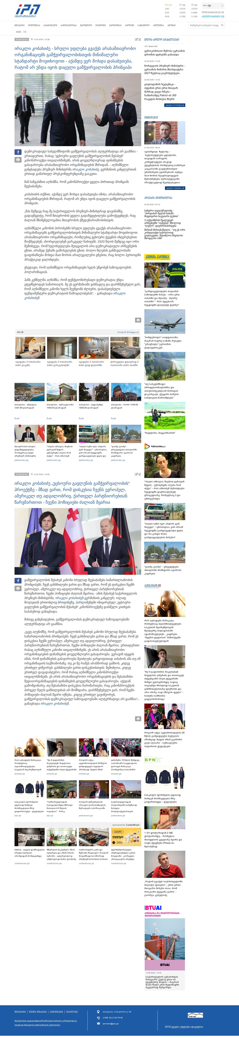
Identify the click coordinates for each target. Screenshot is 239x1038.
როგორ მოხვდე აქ (128, 332)
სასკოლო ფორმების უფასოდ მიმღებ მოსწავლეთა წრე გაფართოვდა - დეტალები (29, 807)
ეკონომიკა (115, 25)
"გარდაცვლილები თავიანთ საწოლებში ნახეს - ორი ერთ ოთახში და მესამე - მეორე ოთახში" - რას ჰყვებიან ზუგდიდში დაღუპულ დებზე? (162, 298)
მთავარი (19, 25)
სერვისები (56, 1012)
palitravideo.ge (22, 460)
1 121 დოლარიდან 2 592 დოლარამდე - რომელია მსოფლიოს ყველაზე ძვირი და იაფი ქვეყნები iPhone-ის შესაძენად (163, 839)
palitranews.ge (86, 815)
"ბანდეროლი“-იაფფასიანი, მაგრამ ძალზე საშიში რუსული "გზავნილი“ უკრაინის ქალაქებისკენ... (163, 342)
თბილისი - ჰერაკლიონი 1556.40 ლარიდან (60, 406)
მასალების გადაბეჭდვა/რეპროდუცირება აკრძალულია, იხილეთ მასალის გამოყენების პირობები (46, 1022)
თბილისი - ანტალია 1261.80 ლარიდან (26, 406)
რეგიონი (101, 25)
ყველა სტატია (174, 188)
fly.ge (17, 418)
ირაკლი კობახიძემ (69, 598)
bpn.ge (168, 5)
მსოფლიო (86, 25)
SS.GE (20, 332)
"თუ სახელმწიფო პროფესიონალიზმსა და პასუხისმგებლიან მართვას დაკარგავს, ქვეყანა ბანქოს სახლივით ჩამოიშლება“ (161, 391)
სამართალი (50, 25)
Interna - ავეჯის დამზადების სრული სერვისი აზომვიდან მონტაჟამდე (30, 852)
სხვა (18, 31)
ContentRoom (132, 825)
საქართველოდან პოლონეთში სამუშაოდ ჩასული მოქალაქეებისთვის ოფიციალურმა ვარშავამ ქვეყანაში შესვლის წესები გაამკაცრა (125, 811)
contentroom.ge (22, 863)
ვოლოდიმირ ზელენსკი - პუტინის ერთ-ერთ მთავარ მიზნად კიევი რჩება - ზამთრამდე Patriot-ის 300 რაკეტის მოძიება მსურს (161, 91)
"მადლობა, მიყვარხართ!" (159, 433)
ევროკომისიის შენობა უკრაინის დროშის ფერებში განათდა (164, 53)
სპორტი (129, 25)
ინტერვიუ (151, 117)
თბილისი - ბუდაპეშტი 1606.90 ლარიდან (91, 406)
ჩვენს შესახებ (38, 1012)
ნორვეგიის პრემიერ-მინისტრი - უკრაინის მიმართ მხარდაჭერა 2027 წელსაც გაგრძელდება (164, 69)
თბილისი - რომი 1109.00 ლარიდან (124, 406)
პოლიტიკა (34, 25)
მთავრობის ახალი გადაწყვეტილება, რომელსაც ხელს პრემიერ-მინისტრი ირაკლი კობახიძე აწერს (28, 452)
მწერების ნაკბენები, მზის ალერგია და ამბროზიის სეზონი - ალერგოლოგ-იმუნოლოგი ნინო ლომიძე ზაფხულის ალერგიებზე (61, 856)
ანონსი (171, 25)
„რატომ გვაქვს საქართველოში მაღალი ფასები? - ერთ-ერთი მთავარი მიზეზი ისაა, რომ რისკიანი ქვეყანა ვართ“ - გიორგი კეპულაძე (163, 888)
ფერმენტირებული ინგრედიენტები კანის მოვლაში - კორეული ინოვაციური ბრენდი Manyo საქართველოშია (124, 856)
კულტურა (158, 25)
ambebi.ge (20, 774)
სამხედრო (144, 25)
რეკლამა (72, 1012)
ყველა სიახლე (174, 105)
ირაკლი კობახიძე (85, 169)
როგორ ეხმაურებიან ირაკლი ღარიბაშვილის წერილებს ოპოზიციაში (92, 805)
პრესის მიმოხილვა (158, 198)
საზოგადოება (69, 25)
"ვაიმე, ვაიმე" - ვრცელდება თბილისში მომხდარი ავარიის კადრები (124, 451)
